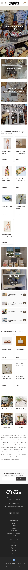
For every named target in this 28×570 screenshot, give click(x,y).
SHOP (14, 39)
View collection (7, 133)
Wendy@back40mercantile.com (15, 506)
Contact (14, 535)
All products (14, 553)
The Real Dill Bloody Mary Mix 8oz (20, 378)
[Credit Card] (14, 560)
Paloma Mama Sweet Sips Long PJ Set (7, 235)
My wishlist (14, 548)
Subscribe (21, 479)
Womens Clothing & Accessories (6, 414)
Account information (14, 543)
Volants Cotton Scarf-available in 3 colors (6, 180)
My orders (14, 545)
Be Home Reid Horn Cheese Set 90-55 (7, 378)
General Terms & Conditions (14, 533)
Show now (14, 282)
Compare (14, 550)
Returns (14, 525)
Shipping (14, 528)
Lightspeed (8, 566)
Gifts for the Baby (19, 396)
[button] (1, 33)
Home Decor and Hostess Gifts (5, 397)
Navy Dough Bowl (7, 206)
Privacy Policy (14, 530)
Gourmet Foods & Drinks (19, 414)
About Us (14, 523)
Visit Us (14, 117)
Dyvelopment (19, 566)
